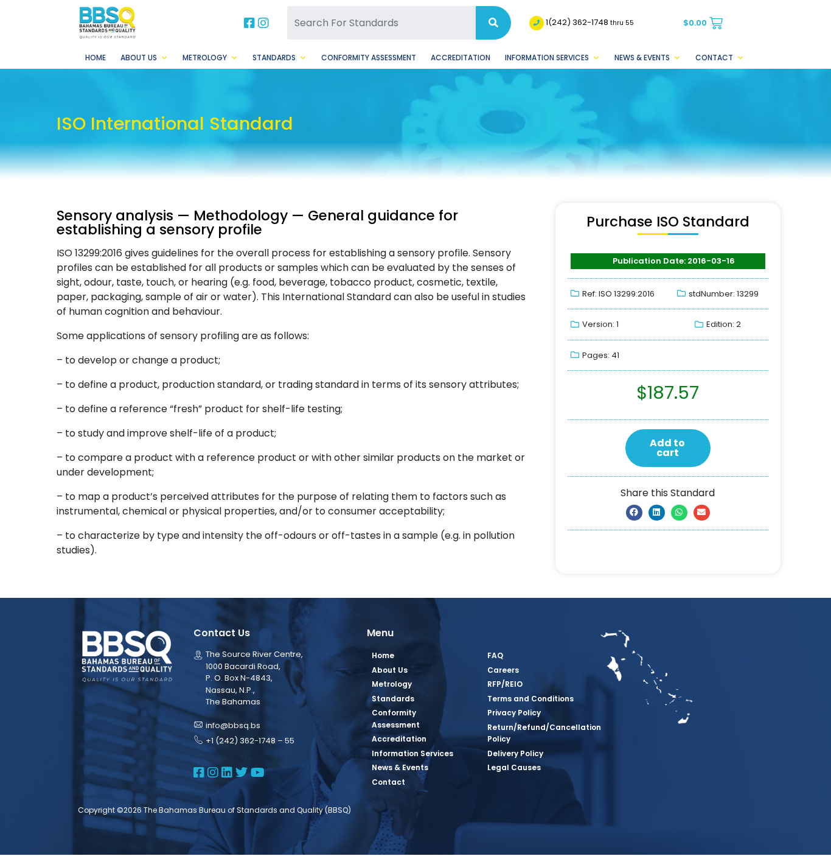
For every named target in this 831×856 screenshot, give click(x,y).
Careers (503, 670)
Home (95, 57)
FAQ (495, 655)
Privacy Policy (514, 712)
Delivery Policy (515, 753)
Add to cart (667, 448)
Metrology (205, 57)
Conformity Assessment (368, 57)
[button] (634, 513)
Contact (714, 57)
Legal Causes (514, 767)
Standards (274, 57)
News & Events (642, 57)
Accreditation (460, 57)
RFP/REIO (505, 684)
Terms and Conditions (530, 698)
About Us (138, 57)
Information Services (547, 57)
